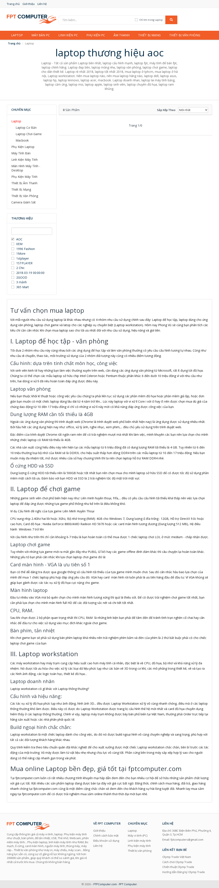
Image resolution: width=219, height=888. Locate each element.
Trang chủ (13, 4)
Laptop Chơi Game (29, 134)
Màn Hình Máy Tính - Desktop (25, 168)
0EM (19, 244)
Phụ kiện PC (95, 35)
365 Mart (22, 287)
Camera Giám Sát (23, 202)
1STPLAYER (24, 263)
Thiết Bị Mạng (21, 189)
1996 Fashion (25, 249)
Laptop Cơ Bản (26, 128)
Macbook (22, 140)
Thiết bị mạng (149, 35)
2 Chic (20, 268)
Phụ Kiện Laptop (22, 147)
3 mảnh (21, 282)
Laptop (17, 35)
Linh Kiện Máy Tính (24, 160)
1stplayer (22, 258)
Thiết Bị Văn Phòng (24, 196)
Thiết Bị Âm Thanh (24, 183)
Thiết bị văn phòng (184, 35)
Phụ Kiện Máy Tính (24, 177)
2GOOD (21, 277)
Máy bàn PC (40, 35)
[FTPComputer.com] (31, 19)
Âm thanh (122, 35)
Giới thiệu (28, 4)
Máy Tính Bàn (21, 153)
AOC (19, 239)
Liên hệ (42, 4)
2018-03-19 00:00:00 (30, 273)
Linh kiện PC (68, 35)
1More (20, 253)
